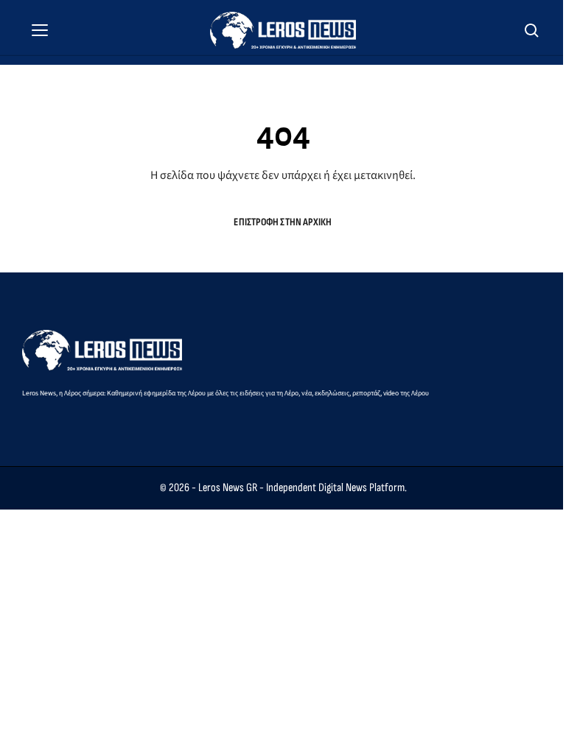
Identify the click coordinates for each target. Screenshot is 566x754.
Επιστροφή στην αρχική (283, 222)
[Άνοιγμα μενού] (39, 30)
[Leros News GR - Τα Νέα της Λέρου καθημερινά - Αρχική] (282, 30)
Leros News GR (227, 488)
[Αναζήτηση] (532, 30)
